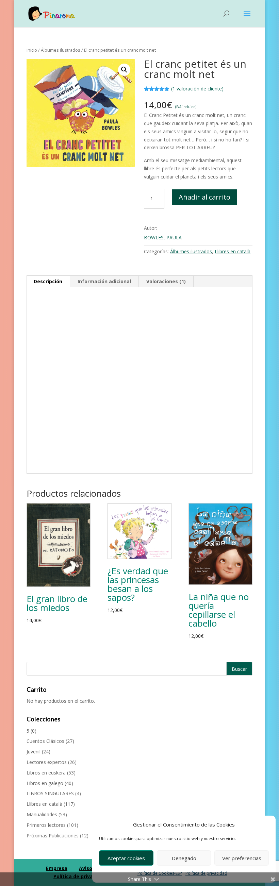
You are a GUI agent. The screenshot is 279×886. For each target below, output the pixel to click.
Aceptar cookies (126, 858)
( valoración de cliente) (197, 88)
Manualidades (42, 814)
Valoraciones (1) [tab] (166, 281)
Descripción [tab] (48, 281)
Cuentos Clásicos (45, 741)
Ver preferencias (241, 858)
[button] (124, 70)
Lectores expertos (47, 762)
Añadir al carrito (204, 197)
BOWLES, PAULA (163, 237)
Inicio (32, 50)
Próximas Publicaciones (53, 835)
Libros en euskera (46, 772)
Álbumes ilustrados (60, 50)
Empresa (56, 868)
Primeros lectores (46, 825)
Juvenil (33, 751)
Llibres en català (232, 251)
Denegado (184, 858)
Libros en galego (45, 783)
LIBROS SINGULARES (50, 793)
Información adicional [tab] (104, 281)
